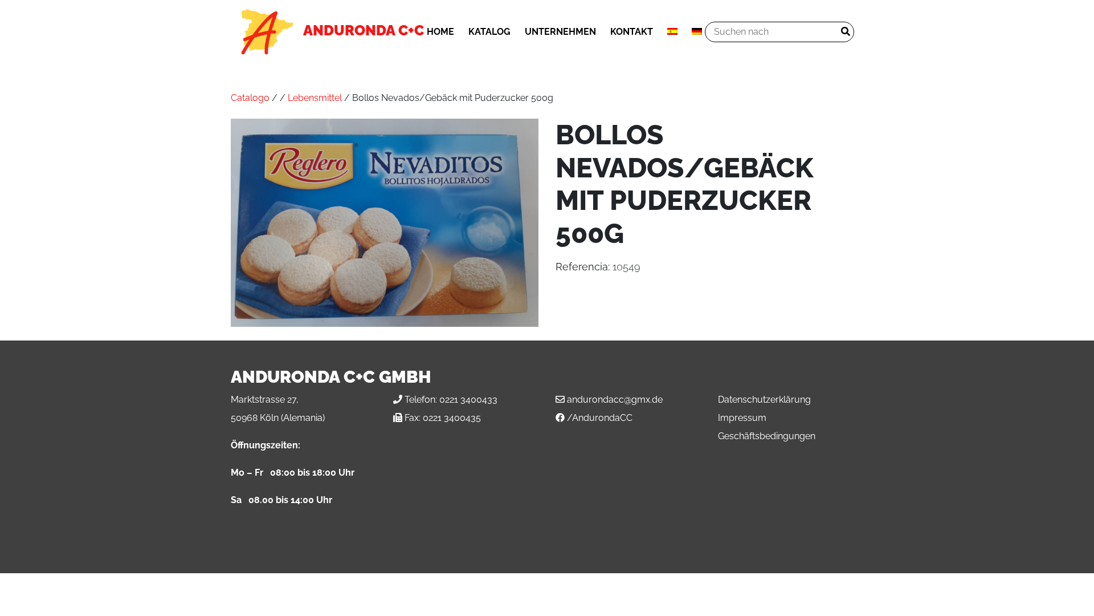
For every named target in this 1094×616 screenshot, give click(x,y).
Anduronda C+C (363, 30)
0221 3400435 (452, 417)
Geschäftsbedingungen (766, 436)
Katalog (489, 31)
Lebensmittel (315, 97)
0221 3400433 (468, 399)
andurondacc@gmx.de (615, 399)
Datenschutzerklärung (764, 399)
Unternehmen (560, 31)
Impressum (742, 417)
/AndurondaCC (599, 417)
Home (440, 31)
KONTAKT (631, 31)
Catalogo (250, 97)
